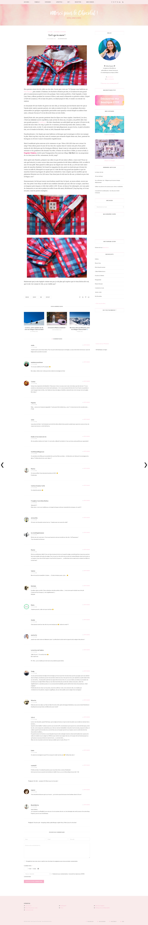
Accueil (26, 2)
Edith (32, 750)
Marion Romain (99, 284)
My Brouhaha (98, 296)
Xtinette (33, 700)
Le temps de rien (99, 172)
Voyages (48, 2)
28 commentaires (62, 38)
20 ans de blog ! (99, 176)
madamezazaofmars (37, 362)
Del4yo (97, 259)
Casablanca (42, 122)
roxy (34, 297)
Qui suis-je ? (28, 905)
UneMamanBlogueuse (37, 451)
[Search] (122, 2)
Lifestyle (59, 2)
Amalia (33, 620)
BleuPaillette (35, 805)
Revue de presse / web (31, 907)
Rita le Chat (98, 263)
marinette (34, 635)
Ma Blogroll (63, 905)
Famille (37, 2)
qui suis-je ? (110, 77)
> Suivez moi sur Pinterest (102, 343)
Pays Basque (28, 91)
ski (41, 297)
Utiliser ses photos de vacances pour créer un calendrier (109, 186)
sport (48, 297)
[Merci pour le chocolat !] (74, 14)
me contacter (110, 79)
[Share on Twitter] (82, 297)
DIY (69, 2)
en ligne (101, 349)
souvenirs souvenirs (60, 31)
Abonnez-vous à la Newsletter (110, 83)
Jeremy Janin (98, 292)
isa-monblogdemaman (37, 533)
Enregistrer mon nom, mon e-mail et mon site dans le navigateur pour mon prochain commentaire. (52, 861)
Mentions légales (99, 905)
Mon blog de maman (100, 267)
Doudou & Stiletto (99, 275)
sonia (32, 419)
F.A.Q (61, 907)
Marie (32, 605)
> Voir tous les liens (100, 303)
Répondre (87, 344)
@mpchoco (106, 247)
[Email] (88, 297)
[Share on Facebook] (80, 297)
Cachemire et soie (99, 288)
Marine (33, 469)
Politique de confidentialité (102, 907)
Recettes (78, 2)
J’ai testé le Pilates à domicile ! (57, 327)
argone (33, 790)
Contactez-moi (29, 910)
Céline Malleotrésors (100, 271)
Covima (33, 381)
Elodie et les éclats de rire (38, 437)
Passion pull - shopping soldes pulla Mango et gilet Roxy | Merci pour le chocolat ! (55, 822)
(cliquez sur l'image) (109, 134)
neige (27, 297)
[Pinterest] (85, 297)
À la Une (50, 31)
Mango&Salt (98, 279)
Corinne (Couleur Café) (38, 486)
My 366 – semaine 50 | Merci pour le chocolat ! (46, 781)
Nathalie (33, 586)
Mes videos (90, 2)
